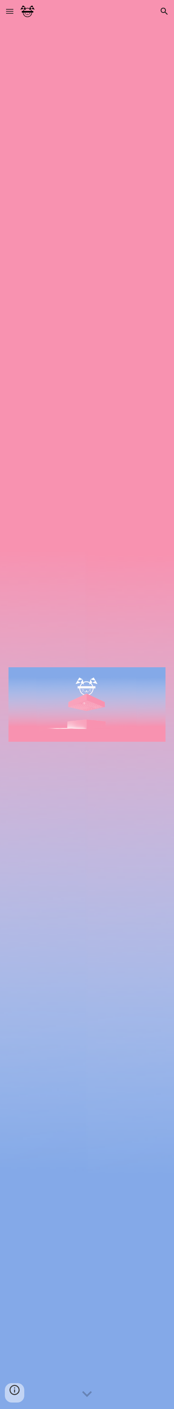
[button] (9, 11)
